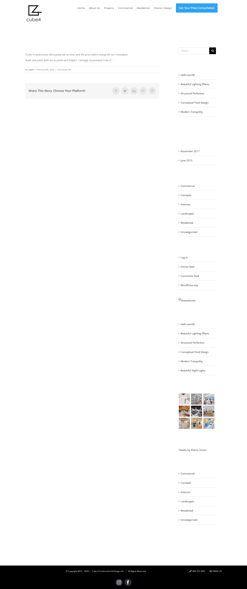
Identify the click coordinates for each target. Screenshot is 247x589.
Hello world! (188, 75)
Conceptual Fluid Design (195, 102)
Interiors (185, 204)
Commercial (188, 186)
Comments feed (190, 276)
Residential (187, 222)
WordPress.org (189, 285)
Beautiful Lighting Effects (195, 84)
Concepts (186, 195)
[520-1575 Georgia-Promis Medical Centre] (196, 423)
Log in (184, 257)
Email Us (217, 571)
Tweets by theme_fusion (193, 450)
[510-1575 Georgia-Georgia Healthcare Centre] (184, 423)
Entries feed (187, 266)
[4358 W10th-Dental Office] (184, 399)
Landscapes (187, 213)
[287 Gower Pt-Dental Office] (209, 399)
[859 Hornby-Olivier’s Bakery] (209, 411)
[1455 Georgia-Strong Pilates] (196, 411)
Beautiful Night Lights (193, 370)
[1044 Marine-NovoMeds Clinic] (209, 423)
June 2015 (186, 160)
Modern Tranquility (192, 111)
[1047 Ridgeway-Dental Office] (196, 399)
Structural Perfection (192, 93)
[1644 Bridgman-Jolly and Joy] (184, 411)
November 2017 (190, 151)
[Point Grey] (187, 300)
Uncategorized (189, 232)
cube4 (31, 69)
